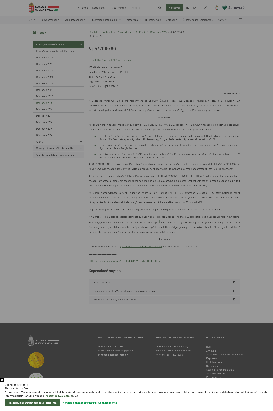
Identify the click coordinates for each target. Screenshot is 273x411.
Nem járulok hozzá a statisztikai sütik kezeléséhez (90, 402)
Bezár (2, 380)
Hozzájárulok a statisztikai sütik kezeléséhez (32, 402)
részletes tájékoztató (59, 395)
